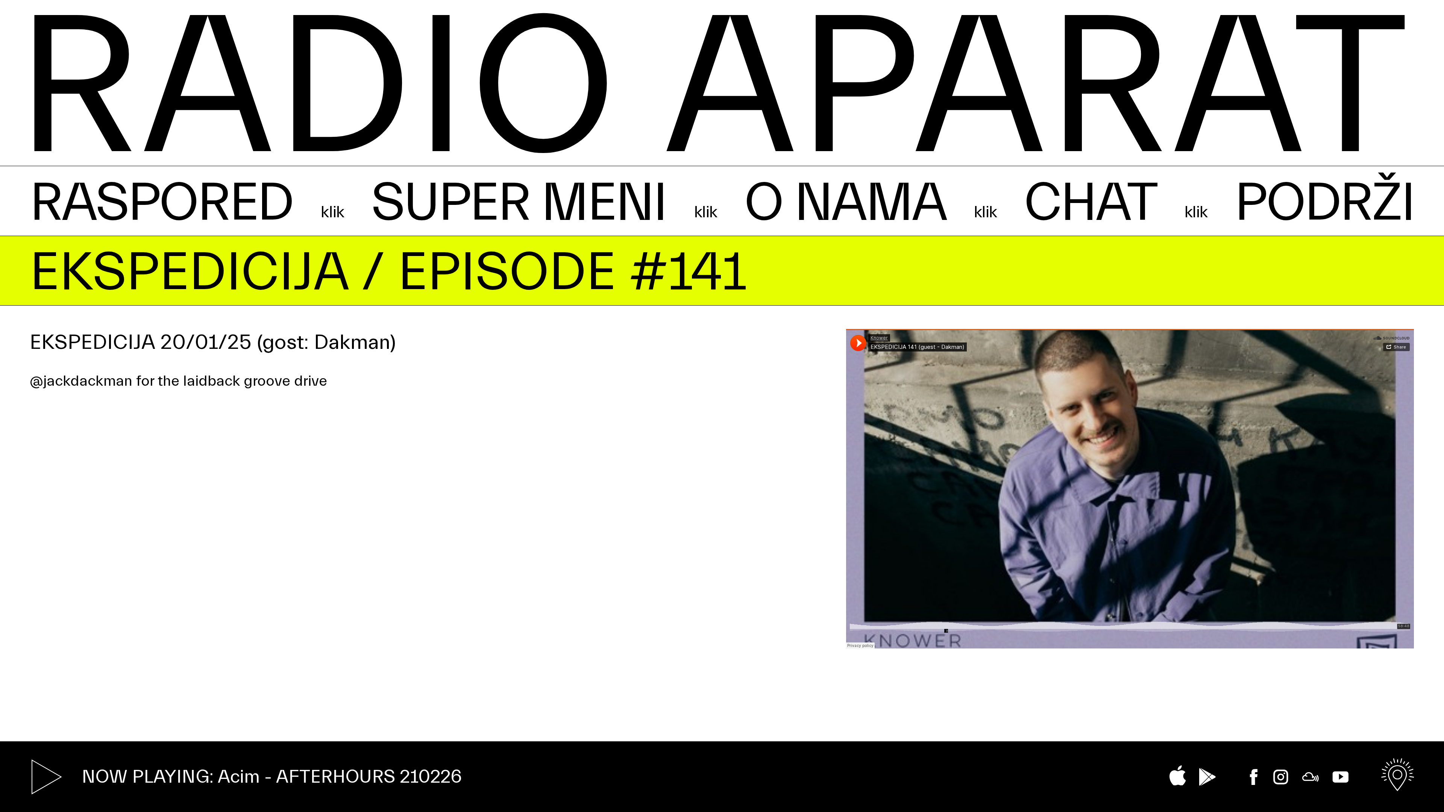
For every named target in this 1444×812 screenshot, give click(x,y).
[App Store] (1177, 775)
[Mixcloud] (1310, 777)
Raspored (161, 203)
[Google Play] (1207, 777)
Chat (1090, 203)
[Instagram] (1281, 777)
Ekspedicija (189, 272)
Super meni (518, 203)
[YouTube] (1340, 777)
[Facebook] (1253, 777)
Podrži (1324, 203)
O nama (845, 203)
